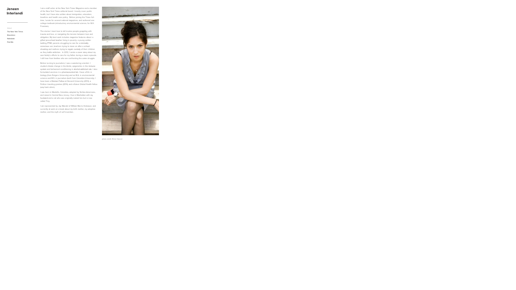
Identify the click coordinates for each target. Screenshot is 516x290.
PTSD (49, 43)
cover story (82, 52)
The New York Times (15, 31)
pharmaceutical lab (70, 72)
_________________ (17, 21)
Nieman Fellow (58, 81)
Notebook (11, 38)
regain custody (74, 49)
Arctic (68, 66)
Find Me (10, 42)
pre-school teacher (54, 40)
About (9, 28)
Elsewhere (11, 35)
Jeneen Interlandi (15, 11)
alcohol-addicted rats (83, 69)
